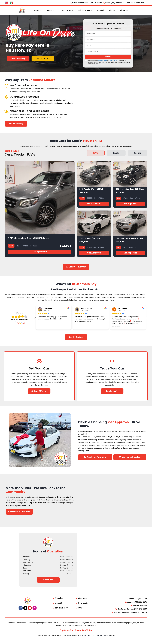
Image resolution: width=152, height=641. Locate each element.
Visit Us (112, 10)
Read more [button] (116, 326)
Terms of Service (103, 635)
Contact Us (83, 603)
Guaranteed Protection (24, 96)
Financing (50, 10)
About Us (124, 10)
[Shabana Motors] (22, 10)
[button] (145, 317)
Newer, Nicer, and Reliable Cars (29, 111)
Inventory (37, 10)
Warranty (82, 598)
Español (100, 10)
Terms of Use (113, 60)
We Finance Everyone (23, 85)
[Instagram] (34, 608)
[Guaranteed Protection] (6, 97)
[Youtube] (30, 608)
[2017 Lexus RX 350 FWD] (94, 234)
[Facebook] (21, 608)
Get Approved (40, 251)
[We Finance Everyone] (6, 86)
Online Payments (85, 10)
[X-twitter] (25, 608)
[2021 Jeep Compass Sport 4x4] (130, 234)
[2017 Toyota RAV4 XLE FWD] (94, 184)
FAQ (80, 608)
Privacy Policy (102, 60)
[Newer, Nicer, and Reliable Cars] (6, 111)
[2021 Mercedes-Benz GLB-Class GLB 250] (130, 184)
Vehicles (59, 598)
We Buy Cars (67, 10)
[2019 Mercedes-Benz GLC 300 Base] (40, 209)
